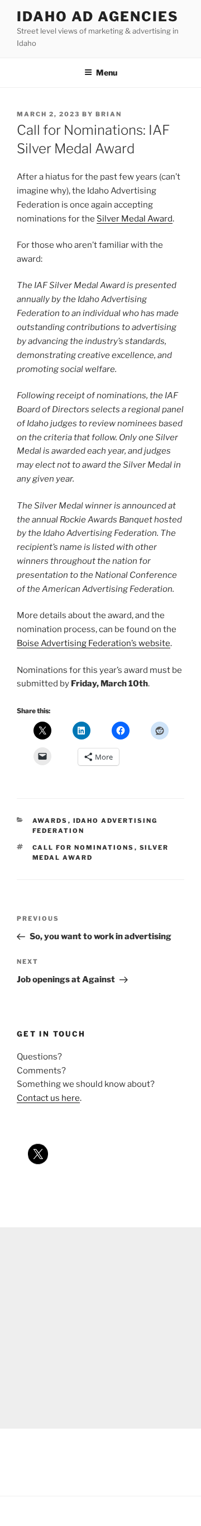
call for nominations (83, 847)
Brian (108, 114)
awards (50, 821)
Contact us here (48, 1098)
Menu (106, 72)
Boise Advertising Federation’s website (93, 643)
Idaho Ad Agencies (98, 16)
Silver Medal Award (135, 219)
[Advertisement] (100, 1328)
